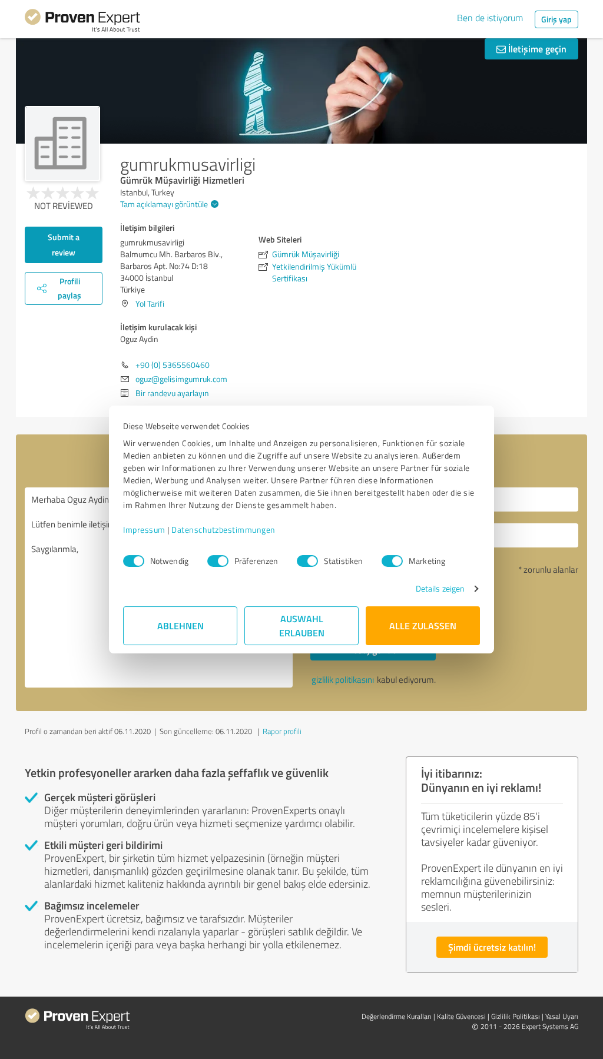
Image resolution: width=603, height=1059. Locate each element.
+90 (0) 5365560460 (172, 364)
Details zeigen (440, 588)
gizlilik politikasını (343, 679)
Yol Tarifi (149, 303)
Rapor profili (282, 731)
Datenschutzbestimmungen (223, 529)
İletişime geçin (536, 48)
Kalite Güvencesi (461, 1016)
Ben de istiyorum (490, 17)
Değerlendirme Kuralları (397, 1016)
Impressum (144, 529)
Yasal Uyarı (561, 1016)
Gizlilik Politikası (515, 1016)
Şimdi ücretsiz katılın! (492, 947)
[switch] (217, 561)
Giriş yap (556, 19)
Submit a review (63, 244)
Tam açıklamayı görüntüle (164, 204)
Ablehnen (180, 625)
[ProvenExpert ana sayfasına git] (82, 22)
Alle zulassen (422, 625)
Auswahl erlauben (301, 625)
